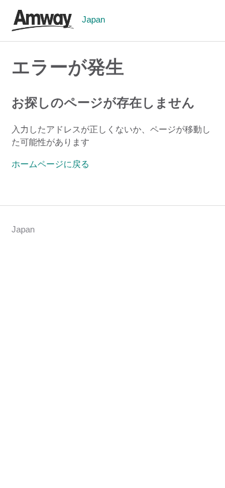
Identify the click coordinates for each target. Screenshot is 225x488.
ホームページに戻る (50, 164)
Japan (23, 229)
